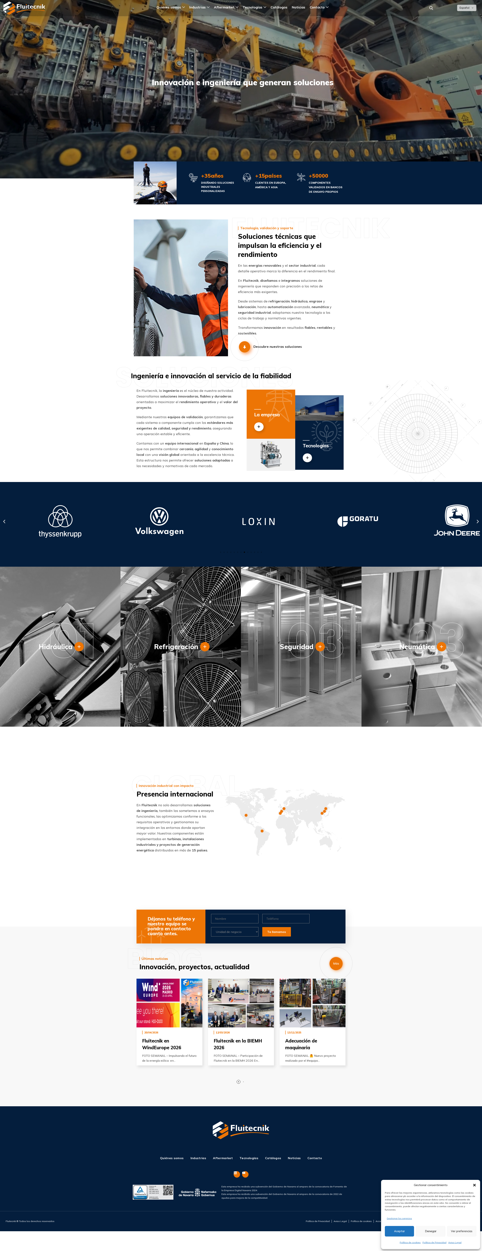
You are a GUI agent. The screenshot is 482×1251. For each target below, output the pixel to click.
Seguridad (296, 646)
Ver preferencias (461, 1231)
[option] (169, 1025)
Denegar (430, 1231)
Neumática (417, 646)
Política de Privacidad (434, 1242)
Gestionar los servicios (399, 1218)
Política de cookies (410, 1242)
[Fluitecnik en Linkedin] (237, 1174)
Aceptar (399, 1231)
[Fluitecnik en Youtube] (245, 1174)
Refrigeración (176, 646)
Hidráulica (55, 646)
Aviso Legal (454, 1242)
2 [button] (243, 1082)
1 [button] (238, 1082)
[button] (474, 1185)
